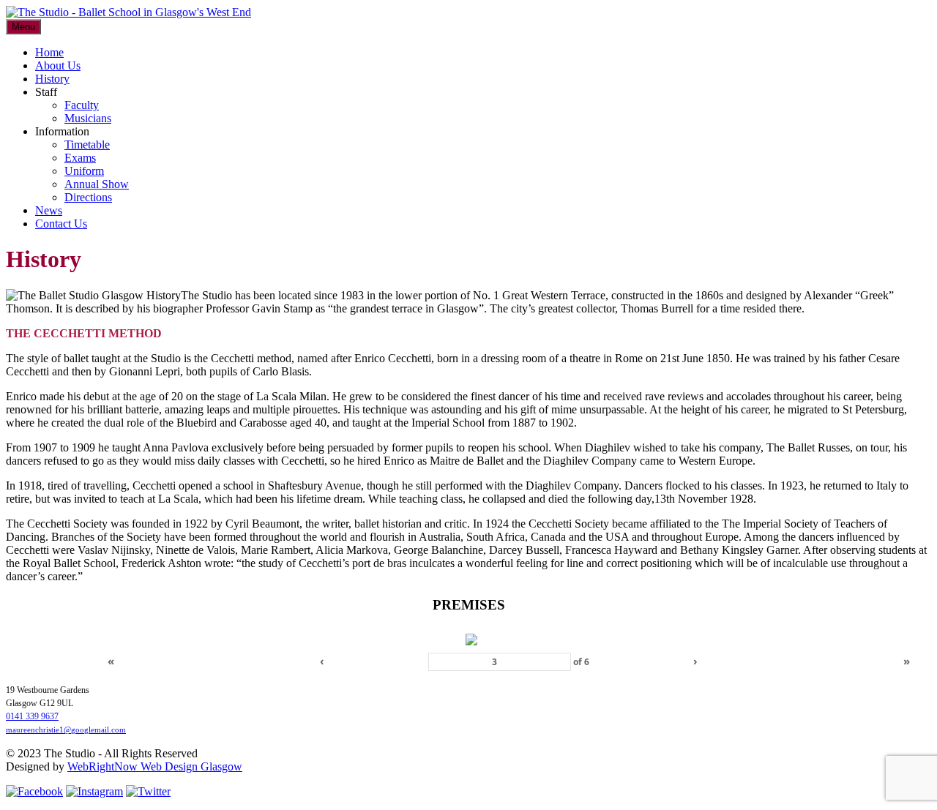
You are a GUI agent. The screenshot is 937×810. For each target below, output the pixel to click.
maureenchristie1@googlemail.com (66, 729)
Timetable (87, 144)
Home (49, 52)
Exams (80, 157)
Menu (23, 26)
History (52, 78)
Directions (88, 197)
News (48, 210)
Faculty (81, 105)
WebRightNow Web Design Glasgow (154, 766)
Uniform (84, 171)
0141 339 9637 (32, 716)
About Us (58, 65)
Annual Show (96, 184)
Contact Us (61, 223)
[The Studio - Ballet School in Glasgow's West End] (128, 12)
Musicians (87, 118)
